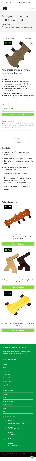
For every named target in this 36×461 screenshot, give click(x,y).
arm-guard (19, 123)
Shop (4, 367)
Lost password (7, 405)
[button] (31, 43)
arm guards (13, 123)
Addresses (6, 398)
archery (7, 123)
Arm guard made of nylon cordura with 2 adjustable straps (18, 324)
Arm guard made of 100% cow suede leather (21, 27)
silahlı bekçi (11, 127)
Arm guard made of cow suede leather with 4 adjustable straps (18, 238)
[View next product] (33, 38)
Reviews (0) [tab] (18, 143)
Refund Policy (7, 385)
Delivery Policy (7, 381)
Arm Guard (11, 121)
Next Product (28, 38)
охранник (18, 127)
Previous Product (9, 38)
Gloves (18, 277)
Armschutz (9, 125)
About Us (6, 371)
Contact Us (6, 374)
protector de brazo (22, 125)
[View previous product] (3, 38)
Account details (8, 401)
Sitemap (5, 412)
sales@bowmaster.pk (14, 440)
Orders (5, 394)
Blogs (5, 408)
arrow (14, 125)
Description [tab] (18, 139)
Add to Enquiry (18, 114)
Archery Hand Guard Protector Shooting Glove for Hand (18, 281)
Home (5, 364)
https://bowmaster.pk (15, 445)
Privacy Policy (7, 378)
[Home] (2, 27)
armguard (25, 123)
